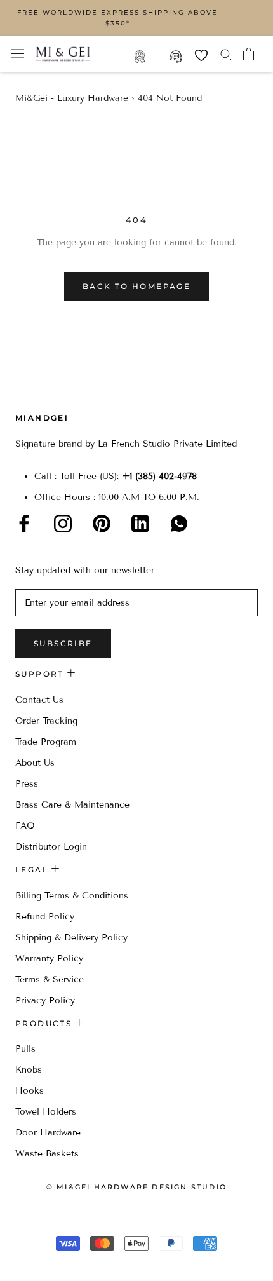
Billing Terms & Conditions (71, 895)
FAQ (25, 825)
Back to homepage (136, 286)
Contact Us (39, 700)
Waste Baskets (47, 1153)
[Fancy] (179, 523)
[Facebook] (24, 523)
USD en (52, 1261)
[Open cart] (248, 54)
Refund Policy (44, 916)
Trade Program (146, 56)
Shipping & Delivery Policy (71, 937)
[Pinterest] (101, 523)
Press (26, 783)
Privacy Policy (45, 1000)
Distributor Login (51, 846)
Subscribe (63, 643)
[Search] (226, 53)
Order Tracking (46, 720)
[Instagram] (63, 523)
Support (177, 56)
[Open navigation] (17, 53)
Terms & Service (49, 979)
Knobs (28, 1069)
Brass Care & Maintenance (72, 804)
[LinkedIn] (140, 523)
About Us (35, 762)
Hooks (29, 1090)
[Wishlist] (201, 55)
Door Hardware (48, 1132)
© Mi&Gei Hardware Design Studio (136, 1187)
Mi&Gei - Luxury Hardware (71, 98)
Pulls (25, 1048)
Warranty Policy (49, 958)
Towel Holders (45, 1111)
